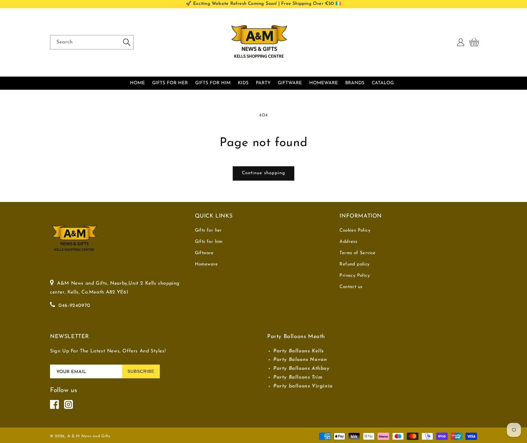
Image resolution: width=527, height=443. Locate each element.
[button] (474, 42)
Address (348, 242)
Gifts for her (208, 230)
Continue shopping (263, 173)
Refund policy (354, 264)
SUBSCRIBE (140, 371)
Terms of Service (357, 253)
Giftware (204, 253)
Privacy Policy (354, 275)
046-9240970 (74, 305)
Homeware (206, 264)
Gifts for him (209, 242)
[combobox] (91, 42)
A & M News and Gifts (88, 436)
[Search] (126, 42)
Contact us (350, 287)
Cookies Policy (354, 230)
